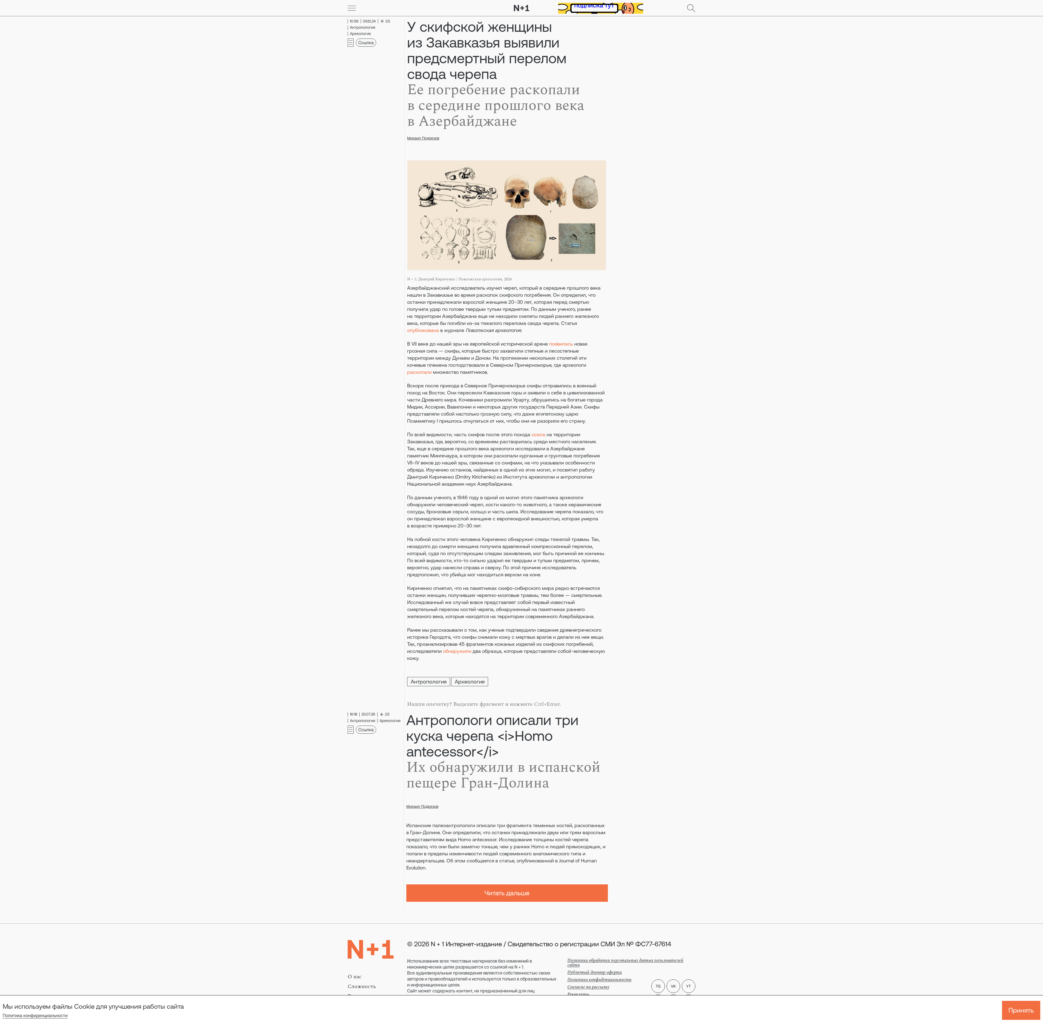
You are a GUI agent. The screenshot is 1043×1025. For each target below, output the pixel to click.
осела (538, 434)
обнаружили (457, 651)
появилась (561, 344)
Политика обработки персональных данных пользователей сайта (625, 962)
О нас (355, 977)
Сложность (362, 986)
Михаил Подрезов (423, 138)
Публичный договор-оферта (594, 972)
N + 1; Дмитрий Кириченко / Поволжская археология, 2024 (459, 279)
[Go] (352, 8)
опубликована (423, 330)
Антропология (429, 681)
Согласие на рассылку (588, 987)
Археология (470, 681)
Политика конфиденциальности (35, 1015)
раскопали (419, 372)
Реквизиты (578, 994)
